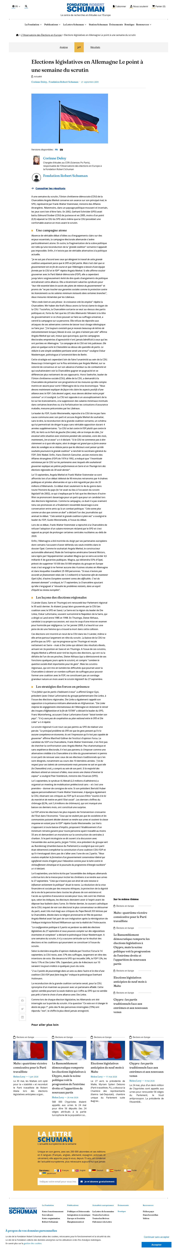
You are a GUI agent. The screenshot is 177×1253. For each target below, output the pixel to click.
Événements (116, 24)
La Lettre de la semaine (103, 1211)
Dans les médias (150, 1215)
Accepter (157, 1244)
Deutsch (100, 1170)
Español (117, 1170)
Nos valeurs (47, 1215)
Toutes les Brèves (100, 1218)
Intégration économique (78, 1215)
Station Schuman (98, 24)
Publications (73, 1205)
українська (51, 1173)
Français (65, 1170)
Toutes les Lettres (100, 1215)
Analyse (64, 47)
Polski (134, 1170)
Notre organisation (51, 1218)
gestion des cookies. (33, 1243)
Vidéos (146, 1218)
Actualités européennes (103, 1205)
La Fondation (48, 1205)
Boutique (129, 24)
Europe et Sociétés (76, 1218)
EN (61, 149)
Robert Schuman (50, 1222)
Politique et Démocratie (78, 1211)
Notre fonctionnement (52, 1211)
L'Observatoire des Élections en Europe (41, 35)
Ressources (142, 24)
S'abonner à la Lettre (102, 1222)
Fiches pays (148, 1211)
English (82, 1170)
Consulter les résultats (50, 188)
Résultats (95, 47)
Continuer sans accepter (156, 1236)
